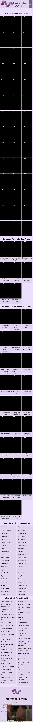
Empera (20, 567)
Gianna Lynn (21, 530)
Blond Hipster (5, 655)
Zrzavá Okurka (22, 622)
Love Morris (4, 563)
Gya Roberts (21, 536)
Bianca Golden (5, 591)
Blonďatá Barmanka (24, 604)
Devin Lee (4, 582)
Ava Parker (21, 579)
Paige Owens (22, 554)
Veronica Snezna (6, 530)
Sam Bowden (5, 527)
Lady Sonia (21, 576)
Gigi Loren (4, 576)
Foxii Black (4, 545)
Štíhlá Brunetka (5, 631)
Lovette (3, 585)
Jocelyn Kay (21, 539)
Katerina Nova (5, 560)
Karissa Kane (22, 591)
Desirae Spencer (6, 551)
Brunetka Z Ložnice (6, 622)
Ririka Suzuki (5, 588)
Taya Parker (4, 570)
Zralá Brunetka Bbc (6, 628)
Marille (3, 554)
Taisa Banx (4, 536)
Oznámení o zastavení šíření (10, 702)
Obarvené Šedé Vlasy (7, 601)
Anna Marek (4, 573)
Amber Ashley (22, 557)
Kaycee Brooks (22, 542)
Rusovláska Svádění (7, 652)
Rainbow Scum (22, 588)
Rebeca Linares (22, 570)
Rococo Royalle (22, 533)
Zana (2, 548)
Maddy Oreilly (22, 548)
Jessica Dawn (5, 557)
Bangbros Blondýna (7, 625)
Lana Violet (21, 582)
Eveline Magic (5, 539)
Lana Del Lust (22, 563)
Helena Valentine (23, 585)
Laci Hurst (21, 551)
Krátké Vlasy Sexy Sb (7, 666)
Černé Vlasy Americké (7, 614)
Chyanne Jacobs (6, 542)
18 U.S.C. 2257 (7, 706)
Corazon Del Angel (23, 573)
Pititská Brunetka (6, 663)
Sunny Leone (5, 594)
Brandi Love (21, 594)
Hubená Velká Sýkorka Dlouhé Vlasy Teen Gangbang (24, 643)
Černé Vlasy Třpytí (23, 625)
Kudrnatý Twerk (22, 601)
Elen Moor (21, 527)
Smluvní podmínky (8, 704)
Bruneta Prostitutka (24, 638)
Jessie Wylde (22, 560)
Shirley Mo (4, 579)
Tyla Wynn (4, 533)
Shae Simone (22, 545)
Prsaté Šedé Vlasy (6, 649)
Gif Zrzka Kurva (5, 677)
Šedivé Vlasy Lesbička (7, 669)
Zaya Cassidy (5, 567)
